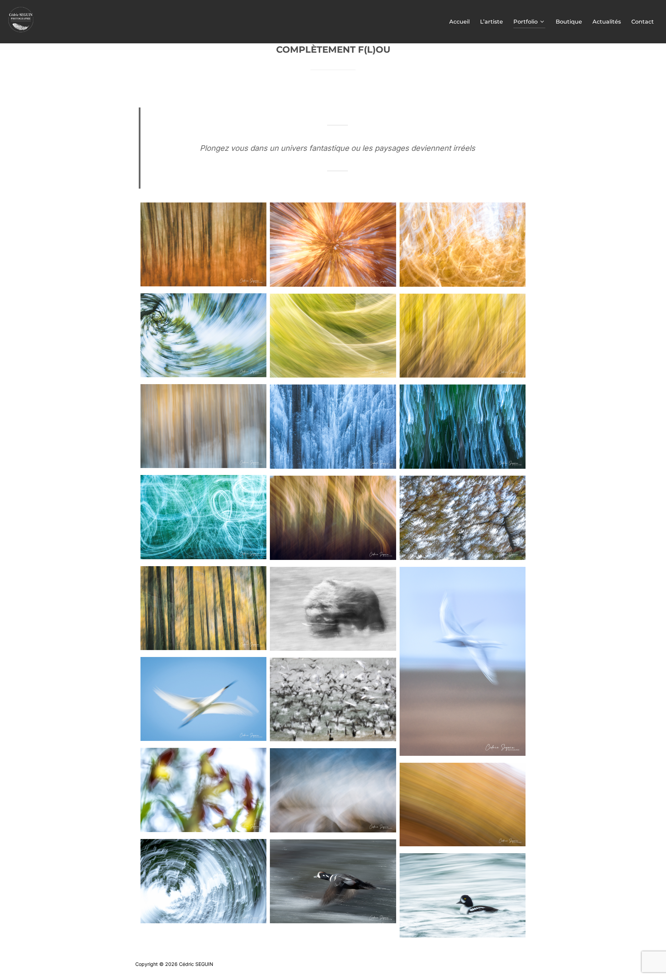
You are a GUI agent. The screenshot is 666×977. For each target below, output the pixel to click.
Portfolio (525, 21)
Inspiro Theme (481, 964)
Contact (642, 21)
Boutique (569, 21)
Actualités (606, 21)
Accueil (459, 21)
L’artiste (491, 21)
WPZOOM (519, 964)
